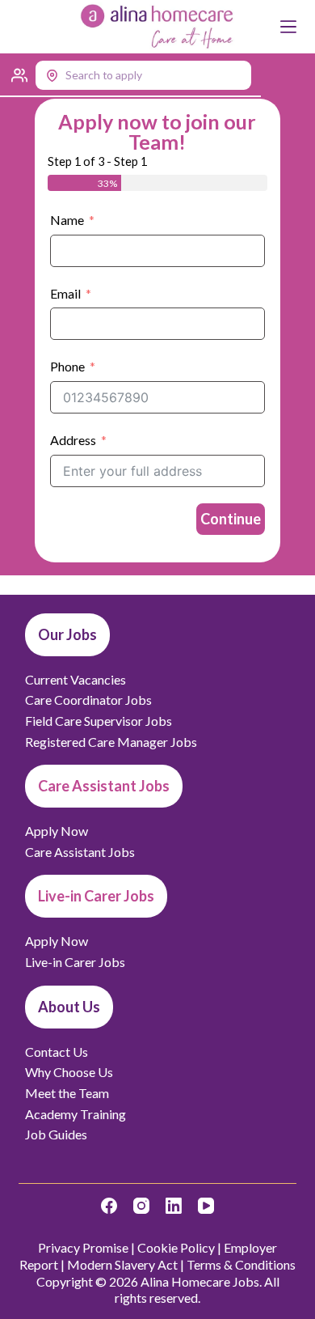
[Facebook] (109, 1206)
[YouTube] (206, 1206)
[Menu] (288, 27)
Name (67, 220)
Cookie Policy (176, 1247)
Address (73, 440)
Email (65, 293)
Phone (67, 366)
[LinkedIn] (174, 1206)
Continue (230, 519)
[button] (130, 75)
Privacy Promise (83, 1247)
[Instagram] (141, 1206)
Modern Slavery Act (122, 1264)
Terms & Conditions (241, 1264)
